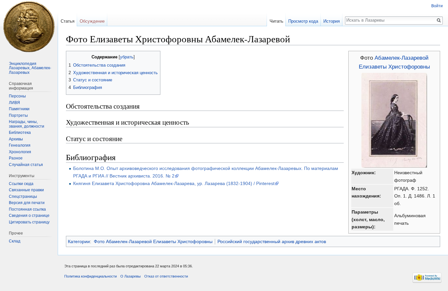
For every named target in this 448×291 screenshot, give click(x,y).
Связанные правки (26, 190)
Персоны (17, 96)
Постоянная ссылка (27, 209)
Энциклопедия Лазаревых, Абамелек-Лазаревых (30, 68)
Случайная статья (26, 164)
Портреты (18, 115)
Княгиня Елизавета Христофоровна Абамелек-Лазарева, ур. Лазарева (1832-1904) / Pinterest (174, 183)
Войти (437, 6)
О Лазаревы (130, 276)
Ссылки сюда (21, 183)
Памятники (19, 109)
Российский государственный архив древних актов (271, 241)
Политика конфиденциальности (90, 276)
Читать (276, 21)
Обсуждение (92, 21)
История (331, 21)
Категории (79, 241)
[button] (72, 56)
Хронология (20, 152)
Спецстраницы (23, 196)
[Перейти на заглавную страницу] (29, 26)
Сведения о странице (29, 215)
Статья (67, 21)
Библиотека (20, 132)
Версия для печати (27, 202)
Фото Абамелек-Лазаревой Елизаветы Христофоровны (153, 241)
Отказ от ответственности (166, 276)
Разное (16, 158)
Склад (14, 241)
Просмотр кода (303, 21)
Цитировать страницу (29, 222)
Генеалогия (20, 145)
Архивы (16, 139)
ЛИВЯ (14, 102)
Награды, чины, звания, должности (26, 124)
